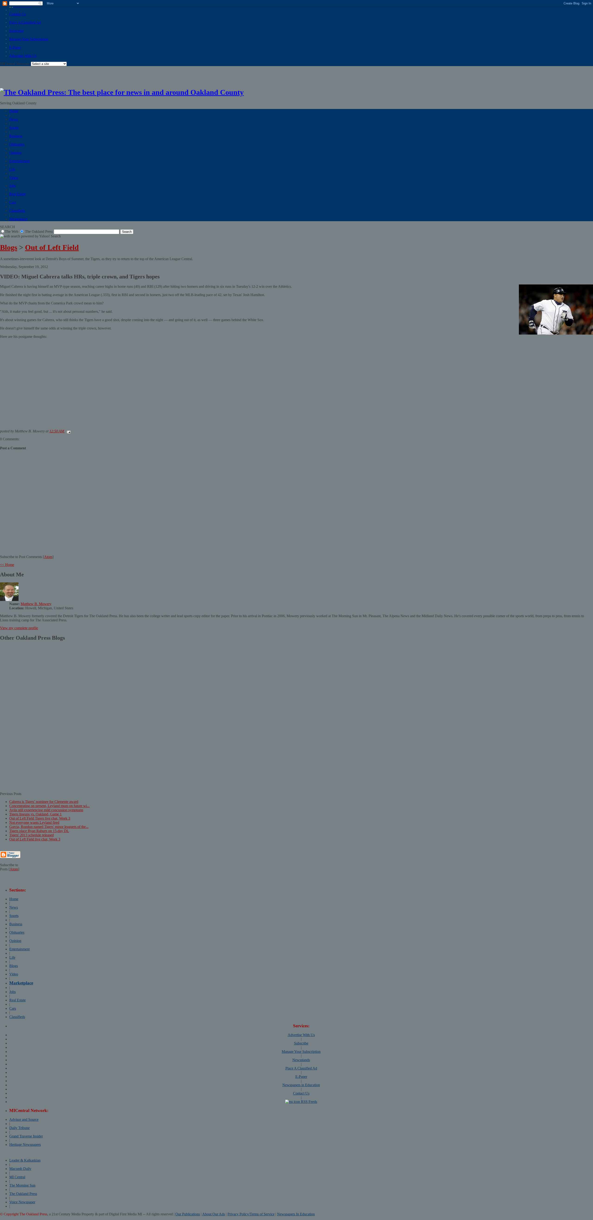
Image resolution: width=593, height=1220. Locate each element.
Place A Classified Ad (25, 22)
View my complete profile (19, 628)
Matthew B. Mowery (36, 604)
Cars (12, 202)
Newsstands (301, 1060)
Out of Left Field (52, 247)
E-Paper (15, 47)
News (13, 119)
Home (13, 111)
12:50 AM (57, 431)
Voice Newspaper (22, 1202)
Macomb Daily (20, 1169)
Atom (48, 557)
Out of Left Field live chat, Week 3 (34, 839)
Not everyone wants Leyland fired (34, 822)
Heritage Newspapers (25, 1145)
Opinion (15, 153)
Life (12, 169)
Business (15, 136)
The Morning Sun (22, 1185)
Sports (14, 128)
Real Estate (17, 194)
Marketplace (18, 219)
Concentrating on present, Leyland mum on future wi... (49, 806)
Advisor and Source (23, 1119)
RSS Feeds (308, 1102)
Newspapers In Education (296, 1214)
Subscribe (16, 31)
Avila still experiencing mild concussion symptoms (46, 810)
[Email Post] (68, 431)
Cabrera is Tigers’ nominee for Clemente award (43, 802)
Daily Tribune (19, 1128)
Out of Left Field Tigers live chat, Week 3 (39, 818)
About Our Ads (213, 1214)
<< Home (7, 565)
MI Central (17, 1177)
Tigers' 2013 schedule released (31, 835)
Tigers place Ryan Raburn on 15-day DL (39, 831)
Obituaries (16, 144)
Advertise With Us (22, 56)
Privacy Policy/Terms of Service (250, 1214)
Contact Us (17, 14)
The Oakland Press (23, 1194)
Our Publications (187, 1214)
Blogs (8, 247)
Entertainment (19, 161)
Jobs (12, 186)
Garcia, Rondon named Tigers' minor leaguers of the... (48, 827)
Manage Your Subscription (28, 39)
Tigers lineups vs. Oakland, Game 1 (35, 814)
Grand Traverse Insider (26, 1136)
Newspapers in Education (301, 1085)
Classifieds (17, 211)
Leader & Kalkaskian (25, 1160)
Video (13, 178)
